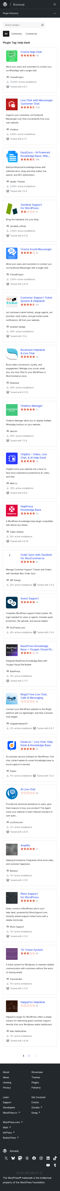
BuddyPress (11, 1137)
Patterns (36, 1087)
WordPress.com (13, 1122)
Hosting (7, 1082)
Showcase (37, 1072)
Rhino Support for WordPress (30, 895)
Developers (9, 1107)
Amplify (25, 845)
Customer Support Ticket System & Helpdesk (36, 299)
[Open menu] (55, 4)
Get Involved (38, 1097)
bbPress (9, 1132)
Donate (36, 1107)
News (6, 1077)
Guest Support (30, 598)
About (6, 1072)
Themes (35, 1077)
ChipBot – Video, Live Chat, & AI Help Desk (34, 456)
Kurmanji (14, 1151)
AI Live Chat (28, 789)
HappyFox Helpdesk (33, 1002)
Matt (7, 1127)
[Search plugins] (42, 25)
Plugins (35, 1082)
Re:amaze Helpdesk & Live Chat (33, 351)
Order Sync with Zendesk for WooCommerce (36, 556)
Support (7, 1102)
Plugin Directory (10, 13)
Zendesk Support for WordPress (31, 206)
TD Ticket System (32, 949)
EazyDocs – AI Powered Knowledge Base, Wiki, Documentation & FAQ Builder (35, 154)
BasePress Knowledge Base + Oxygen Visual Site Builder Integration (37, 647)
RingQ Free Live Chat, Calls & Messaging (34, 696)
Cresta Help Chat (31, 51)
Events (35, 1102)
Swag (35, 1112)
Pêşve (35, 1056)
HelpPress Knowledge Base (31, 508)
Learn (6, 1097)
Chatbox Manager (32, 405)
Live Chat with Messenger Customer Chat (37, 102)
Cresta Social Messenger (36, 249)
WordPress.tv (11, 1112)
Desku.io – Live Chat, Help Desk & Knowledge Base (37, 743)
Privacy (7, 1087)
